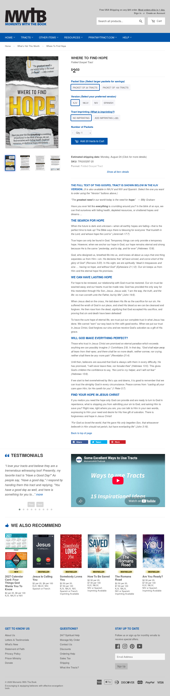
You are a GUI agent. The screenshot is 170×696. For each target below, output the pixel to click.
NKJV (85, 102)
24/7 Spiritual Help (70, 635)
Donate (9, 662)
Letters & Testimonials (17, 639)
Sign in (137, 13)
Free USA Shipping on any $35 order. (132, 9)
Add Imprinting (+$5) (106, 118)
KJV (75, 102)
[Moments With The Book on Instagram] (124, 647)
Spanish (108, 102)
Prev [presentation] (31, 504)
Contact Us (66, 644)
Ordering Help (67, 653)
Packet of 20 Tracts (85, 87)
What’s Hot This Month (28, 46)
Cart (159, 21)
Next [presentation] (40, 504)
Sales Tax (65, 658)
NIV (96, 102)
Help (126, 37)
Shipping (64, 662)
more (39, 494)
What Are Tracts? (69, 667)
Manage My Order (70, 639)
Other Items (48, 37)
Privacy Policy (13, 653)
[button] (20, 509)
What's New (11, 644)
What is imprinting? (102, 112)
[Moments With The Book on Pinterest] (132, 647)
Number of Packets (82, 127)
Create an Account (155, 13)
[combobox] (121, 21)
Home (9, 37)
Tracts (26, 37)
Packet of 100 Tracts (115, 87)
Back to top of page (81, 433)
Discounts (65, 649)
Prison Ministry (13, 658)
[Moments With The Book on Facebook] (117, 647)
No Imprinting (81, 118)
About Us (10, 635)
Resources (72, 37)
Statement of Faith (15, 649)
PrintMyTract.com (101, 37)
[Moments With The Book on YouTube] (139, 647)
